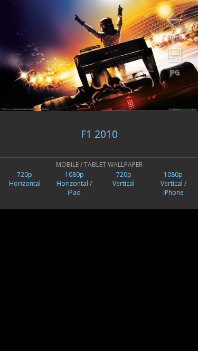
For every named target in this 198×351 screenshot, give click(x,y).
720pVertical (123, 179)
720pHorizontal (25, 179)
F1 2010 (99, 134)
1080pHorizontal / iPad (74, 183)
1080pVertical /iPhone (173, 183)
